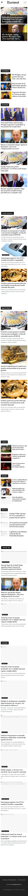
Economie (4, 119)
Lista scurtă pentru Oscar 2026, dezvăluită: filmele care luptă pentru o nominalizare (18, 465)
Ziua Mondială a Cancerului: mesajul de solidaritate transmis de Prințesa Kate (19, 499)
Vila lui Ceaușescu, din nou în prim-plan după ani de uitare (19, 447)
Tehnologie (5, 254)
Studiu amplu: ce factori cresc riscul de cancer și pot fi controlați (13, 771)
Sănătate (4, 614)
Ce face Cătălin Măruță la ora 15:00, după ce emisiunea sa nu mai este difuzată (19, 481)
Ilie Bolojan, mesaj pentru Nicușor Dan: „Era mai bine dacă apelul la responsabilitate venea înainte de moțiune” (12, 37)
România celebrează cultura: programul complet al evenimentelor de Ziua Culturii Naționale (19, 456)
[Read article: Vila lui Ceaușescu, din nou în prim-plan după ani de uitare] (6, 449)
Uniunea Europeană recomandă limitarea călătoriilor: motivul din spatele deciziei (13, 738)
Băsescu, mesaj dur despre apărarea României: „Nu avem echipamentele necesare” (14, 147)
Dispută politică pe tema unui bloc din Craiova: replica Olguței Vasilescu (18, 490)
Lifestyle (4, 697)
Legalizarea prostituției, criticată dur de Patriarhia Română (18, 534)
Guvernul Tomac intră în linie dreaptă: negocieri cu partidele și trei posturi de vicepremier (13, 125)
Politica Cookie (21, 879)
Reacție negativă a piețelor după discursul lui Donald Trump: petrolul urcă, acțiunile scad (12, 191)
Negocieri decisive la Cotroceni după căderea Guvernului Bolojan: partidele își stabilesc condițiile (19, 94)
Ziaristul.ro (9, 889)
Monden (3, 480)
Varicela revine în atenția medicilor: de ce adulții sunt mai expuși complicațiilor (13, 620)
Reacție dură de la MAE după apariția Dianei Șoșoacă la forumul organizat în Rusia (19, 86)
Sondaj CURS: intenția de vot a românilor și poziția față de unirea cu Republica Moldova (18, 516)
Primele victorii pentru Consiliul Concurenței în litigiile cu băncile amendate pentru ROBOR (12, 19)
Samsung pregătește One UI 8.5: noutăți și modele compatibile (12, 259)
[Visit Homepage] (13, 2)
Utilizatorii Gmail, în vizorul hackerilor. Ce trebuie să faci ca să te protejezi (13, 837)
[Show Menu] (2, 2)
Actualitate (5, 32)
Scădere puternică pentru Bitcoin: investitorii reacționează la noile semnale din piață (13, 285)
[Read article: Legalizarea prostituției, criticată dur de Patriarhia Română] (5, 533)
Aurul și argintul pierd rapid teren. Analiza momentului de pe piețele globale (14, 368)
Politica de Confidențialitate (9, 879)
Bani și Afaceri (5, 14)
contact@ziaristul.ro (16, 884)
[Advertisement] (14, 55)
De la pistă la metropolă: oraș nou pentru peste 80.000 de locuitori (18, 525)
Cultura (3, 446)
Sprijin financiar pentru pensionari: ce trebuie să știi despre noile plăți (14, 169)
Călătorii (4, 732)
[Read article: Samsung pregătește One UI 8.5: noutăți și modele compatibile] (14, 249)
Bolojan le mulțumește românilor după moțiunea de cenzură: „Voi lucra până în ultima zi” (13, 703)
